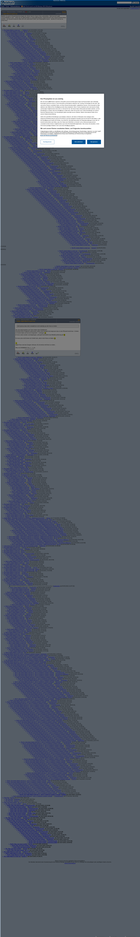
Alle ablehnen (79, 141)
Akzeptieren (94, 141)
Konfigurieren (47, 141)
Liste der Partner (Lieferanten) (48, 135)
